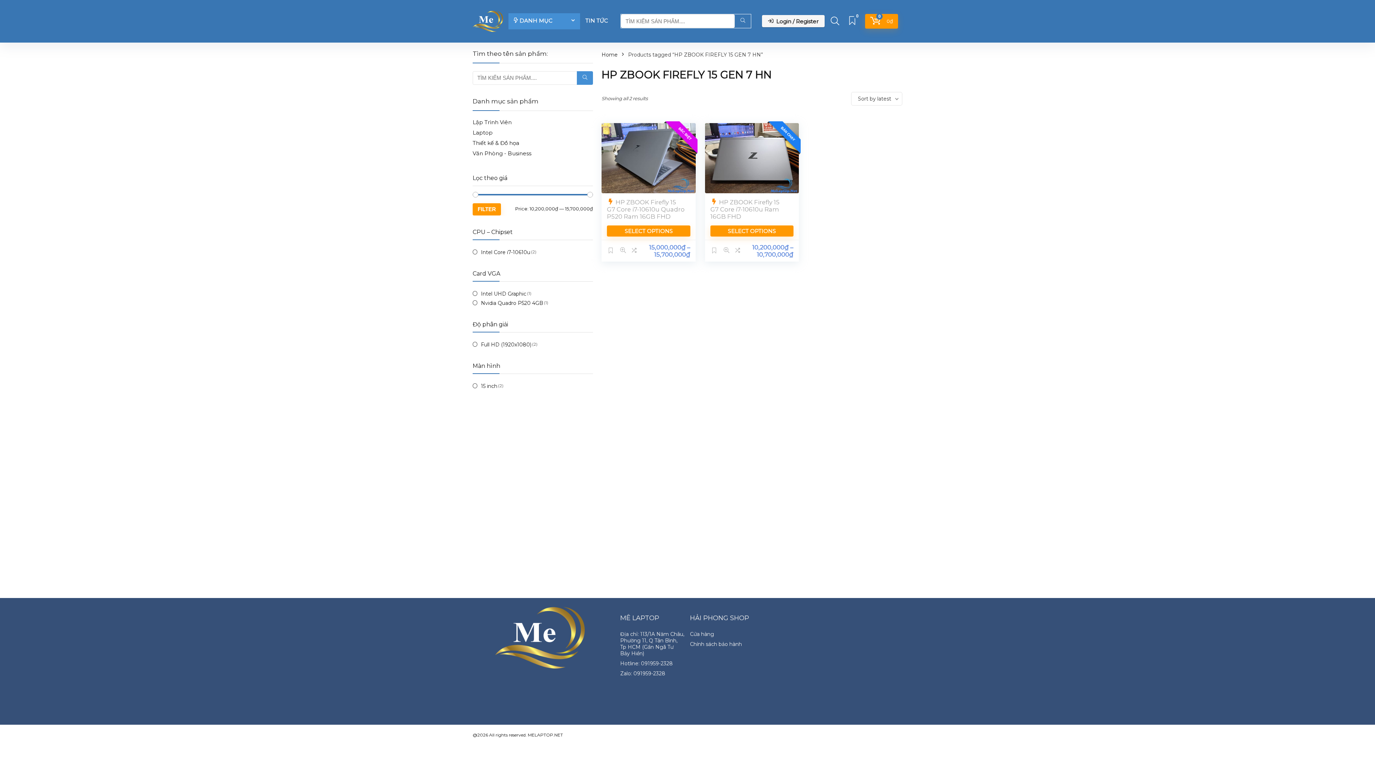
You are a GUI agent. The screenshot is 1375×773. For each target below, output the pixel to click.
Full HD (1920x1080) (506, 344)
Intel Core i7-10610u (505, 252)
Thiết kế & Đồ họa (496, 143)
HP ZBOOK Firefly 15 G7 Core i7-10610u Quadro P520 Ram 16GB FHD (646, 209)
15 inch (489, 386)
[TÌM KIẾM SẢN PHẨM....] (743, 21)
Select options (649, 231)
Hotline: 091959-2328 (646, 663)
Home (610, 55)
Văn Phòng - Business (502, 153)
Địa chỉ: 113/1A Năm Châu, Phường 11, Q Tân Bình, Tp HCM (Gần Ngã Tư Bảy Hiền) (652, 644)
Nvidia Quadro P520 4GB (512, 303)
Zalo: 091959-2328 (642, 673)
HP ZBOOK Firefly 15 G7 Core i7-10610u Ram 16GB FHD (745, 209)
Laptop (483, 132)
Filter (487, 209)
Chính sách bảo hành (716, 644)
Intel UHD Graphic (503, 294)
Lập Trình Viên (492, 122)
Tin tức (596, 20)
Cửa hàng (702, 634)
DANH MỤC (536, 20)
